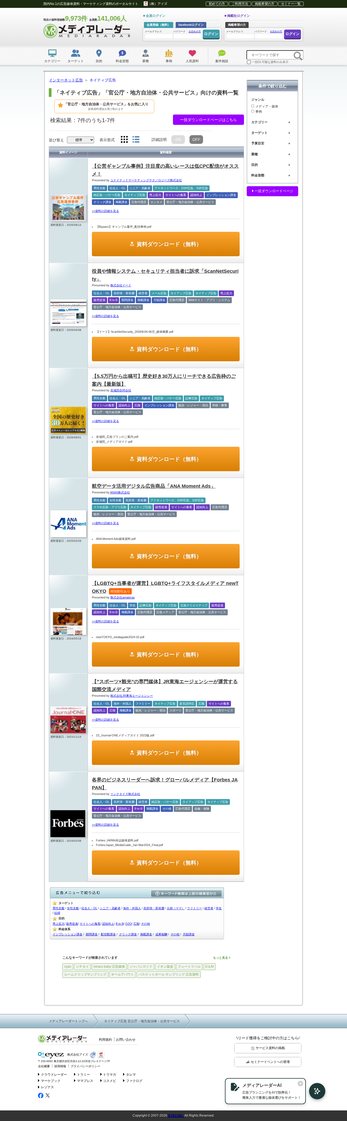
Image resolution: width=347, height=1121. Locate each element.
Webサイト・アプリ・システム (209, 300)
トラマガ (109, 1074)
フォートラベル (189, 966)
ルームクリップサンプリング (85, 974)
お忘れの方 (195, 31)
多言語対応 (186, 703)
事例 (258, 111)
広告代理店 (138, 202)
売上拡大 (155, 195)
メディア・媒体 (266, 106)
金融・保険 (201, 808)
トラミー (83, 1074)
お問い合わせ (126, 1039)
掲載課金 (121, 202)
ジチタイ (82, 966)
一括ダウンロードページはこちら (208, 120)
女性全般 (115, 500)
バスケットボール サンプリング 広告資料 (169, 974)
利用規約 (105, 1039)
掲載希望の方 (264, 4)
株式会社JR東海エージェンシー (131, 695)
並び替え (56, 140)
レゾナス (47, 1087)
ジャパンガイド (141, 966)
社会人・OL (118, 188)
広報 (137, 405)
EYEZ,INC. (176, 1115)
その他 (166, 808)
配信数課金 (108, 934)
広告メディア (165, 612)
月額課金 (159, 300)
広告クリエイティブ (194, 605)
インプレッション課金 (221, 195)
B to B (113, 300)
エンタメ (156, 202)
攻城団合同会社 (120, 390)
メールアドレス (153, 31)
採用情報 (60, 1066)
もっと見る (221, 957)
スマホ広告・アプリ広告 (110, 507)
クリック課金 (102, 202)
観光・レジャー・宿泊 (193, 405)
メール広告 (159, 293)
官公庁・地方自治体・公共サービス (190, 202)
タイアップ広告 (181, 293)
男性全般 (99, 188)
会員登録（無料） (159, 24)
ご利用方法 (240, 4)
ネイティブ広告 (134, 195)
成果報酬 (161, 934)
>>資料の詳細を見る (105, 211)
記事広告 (191, 398)
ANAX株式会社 (120, 492)
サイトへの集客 (175, 195)
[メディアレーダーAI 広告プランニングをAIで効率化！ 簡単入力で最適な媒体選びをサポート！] (314, 1091)
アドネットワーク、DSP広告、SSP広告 (181, 188)
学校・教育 (219, 405)
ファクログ (134, 1081)
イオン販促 (165, 966)
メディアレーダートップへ (68, 1021)
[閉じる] (300, 1083)
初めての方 (217, 4)
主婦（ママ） (176, 908)
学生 (133, 605)
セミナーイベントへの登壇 (270, 1062)
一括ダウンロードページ (273, 191)
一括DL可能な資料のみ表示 (270, 62)
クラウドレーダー (54, 1074)
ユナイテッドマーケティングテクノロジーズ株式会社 (146, 180)
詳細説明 (159, 139)
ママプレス (85, 1081)
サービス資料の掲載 (270, 1048)
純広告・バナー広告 (107, 195)
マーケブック (50, 1081)
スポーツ (175, 710)
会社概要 (44, 1066)
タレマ (131, 1074)
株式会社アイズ (77, 1054)
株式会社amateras (122, 597)
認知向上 (196, 195)
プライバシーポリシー (85, 1066)
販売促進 (99, 300)
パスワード (187, 31)
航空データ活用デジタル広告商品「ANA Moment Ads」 (154, 486)
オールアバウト (122, 974)
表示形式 (107, 140)
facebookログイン (191, 24)
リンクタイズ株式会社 (125, 794)
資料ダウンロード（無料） (169, 244)
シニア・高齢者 (140, 188)
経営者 (143, 293)
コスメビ (109, 1081)
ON (178, 139)
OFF (196, 139)
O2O (128, 923)
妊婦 (57, 912)
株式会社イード (120, 285)
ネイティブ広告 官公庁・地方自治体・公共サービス (142, 1021)
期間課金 (127, 300)
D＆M (209, 966)
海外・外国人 (122, 703)
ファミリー (143, 703)
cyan (67, 966)
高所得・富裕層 (124, 293)
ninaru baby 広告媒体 (109, 966)
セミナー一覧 (291, 4)
